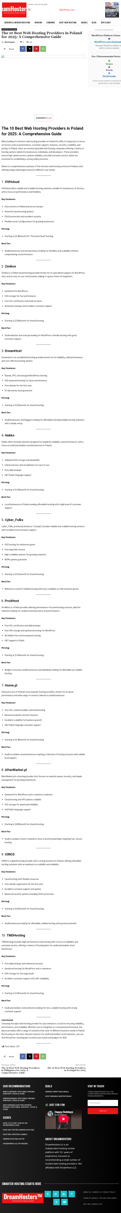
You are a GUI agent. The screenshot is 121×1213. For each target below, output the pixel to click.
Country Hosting (9, 29)
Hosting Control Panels (15, 1134)
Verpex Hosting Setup (13, 1139)
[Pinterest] (36, 49)
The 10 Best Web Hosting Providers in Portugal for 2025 (66, 1069)
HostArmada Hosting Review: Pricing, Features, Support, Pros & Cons (20, 1107)
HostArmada (109, 76)
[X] (29, 49)
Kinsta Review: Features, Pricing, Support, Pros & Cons (19, 1093)
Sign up (102, 1111)
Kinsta (109, 70)
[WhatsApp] (43, 49)
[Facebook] (23, 49)
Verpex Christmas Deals (57, 1092)
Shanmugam (9, 42)
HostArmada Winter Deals (58, 1096)
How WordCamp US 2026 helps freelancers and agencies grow (112, 13)
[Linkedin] (63, 1194)
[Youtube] (64, 1202)
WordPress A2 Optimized (15, 1144)
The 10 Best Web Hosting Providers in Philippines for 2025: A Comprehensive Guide (20, 1070)
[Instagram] (56, 1194)
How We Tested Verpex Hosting (18, 1130)
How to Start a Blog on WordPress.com (15, 1124)
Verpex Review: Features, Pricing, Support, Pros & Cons (19, 1099)
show (48, 118)
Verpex (109, 64)
